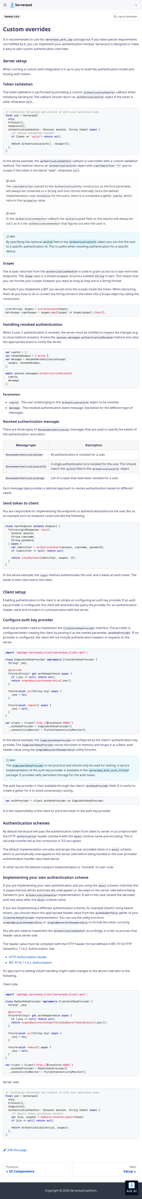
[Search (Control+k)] (135, 5)
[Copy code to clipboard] (135, 112)
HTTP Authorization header (28, 957)
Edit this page (17, 1150)
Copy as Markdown (127, 16)
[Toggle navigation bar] (5, 5)
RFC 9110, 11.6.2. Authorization (30, 963)
